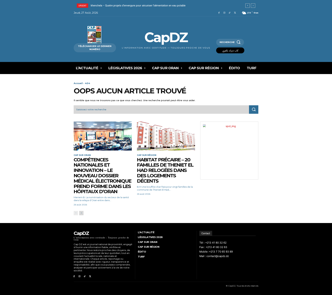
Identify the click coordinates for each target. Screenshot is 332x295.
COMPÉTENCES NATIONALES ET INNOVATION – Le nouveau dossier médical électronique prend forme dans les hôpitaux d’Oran (102, 176)
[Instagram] (224, 13)
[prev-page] (76, 213)
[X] (235, 13)
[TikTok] (229, 13)
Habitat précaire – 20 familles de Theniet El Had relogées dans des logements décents (165, 170)
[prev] (247, 5)
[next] (253, 5)
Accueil (78, 83)
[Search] (253, 109)
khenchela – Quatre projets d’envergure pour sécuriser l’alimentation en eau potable (138, 5)
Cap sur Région (146, 155)
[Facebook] (219, 13)
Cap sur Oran (82, 155)
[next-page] (81, 213)
